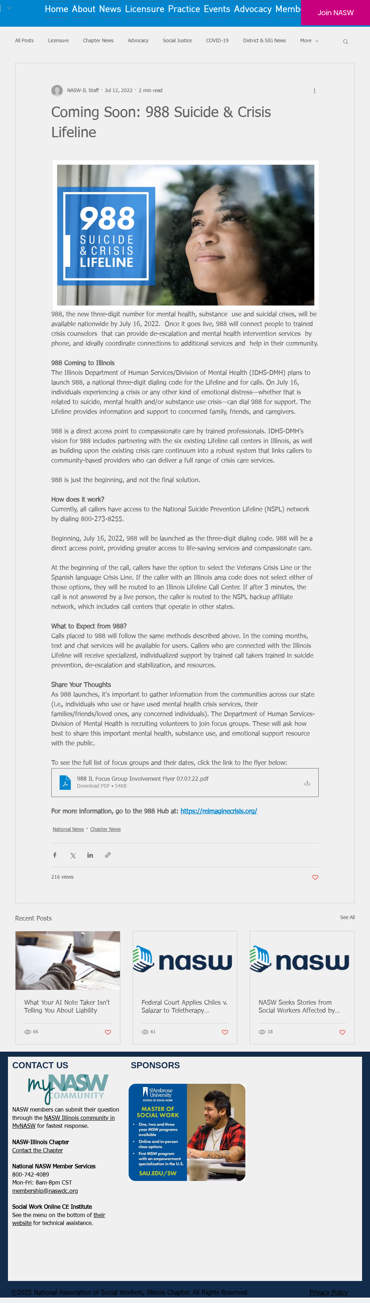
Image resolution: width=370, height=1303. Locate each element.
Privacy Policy (329, 1293)
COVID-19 (217, 40)
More (305, 40)
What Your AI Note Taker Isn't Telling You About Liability (67, 1007)
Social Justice (177, 40)
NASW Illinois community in (79, 1118)
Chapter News (98, 40)
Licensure (58, 40)
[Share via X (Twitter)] (72, 855)
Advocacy (138, 40)
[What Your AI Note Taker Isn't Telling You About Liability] (68, 960)
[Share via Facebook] (54, 855)
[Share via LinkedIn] (90, 855)
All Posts (24, 40)
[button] (345, 41)
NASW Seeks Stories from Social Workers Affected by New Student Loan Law (297, 1007)
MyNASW (23, 1126)
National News (68, 829)
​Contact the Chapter (37, 1151)
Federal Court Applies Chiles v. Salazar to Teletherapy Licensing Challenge (184, 1007)
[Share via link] (107, 855)
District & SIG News (264, 40)
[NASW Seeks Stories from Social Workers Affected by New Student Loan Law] (302, 960)
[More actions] (314, 90)
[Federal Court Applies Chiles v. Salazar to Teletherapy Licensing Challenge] (185, 960)
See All (347, 917)
